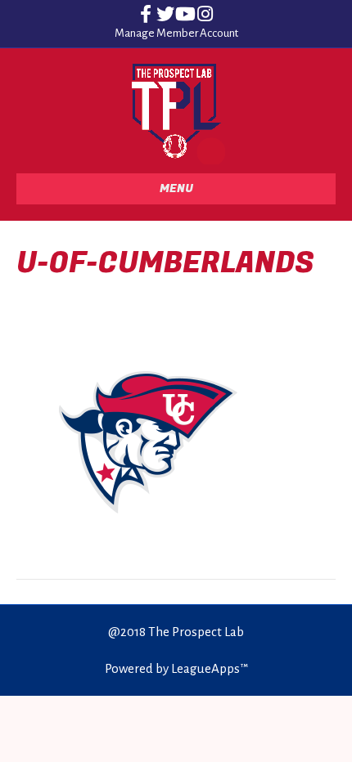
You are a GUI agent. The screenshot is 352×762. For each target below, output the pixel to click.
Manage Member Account (176, 33)
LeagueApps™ (209, 668)
